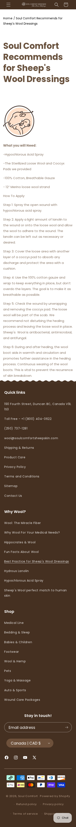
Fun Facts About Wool (21, 552)
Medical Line (14, 623)
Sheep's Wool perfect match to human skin (35, 593)
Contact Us (13, 496)
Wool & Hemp (15, 661)
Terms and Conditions (21, 476)
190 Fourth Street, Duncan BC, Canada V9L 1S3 (37, 406)
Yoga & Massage (17, 680)
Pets (7, 671)
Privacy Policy (15, 467)
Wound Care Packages (22, 700)
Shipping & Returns (19, 448)
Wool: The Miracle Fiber (22, 523)
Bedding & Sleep (17, 632)
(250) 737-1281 (15, 428)
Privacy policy (53, 804)
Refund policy (26, 804)
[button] (8, 4)
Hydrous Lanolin (16, 571)
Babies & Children (18, 642)
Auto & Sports (15, 690)
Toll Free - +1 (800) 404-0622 (28, 419)
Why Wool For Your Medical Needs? (32, 532)
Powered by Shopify (55, 796)
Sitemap (11, 486)
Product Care (14, 457)
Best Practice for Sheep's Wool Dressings (36, 561)
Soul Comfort (28, 796)
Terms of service (25, 814)
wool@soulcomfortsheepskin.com (31, 438)
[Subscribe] (66, 727)
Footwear (11, 652)
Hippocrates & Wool (20, 542)
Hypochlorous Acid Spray (23, 580)
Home (7, 18)
